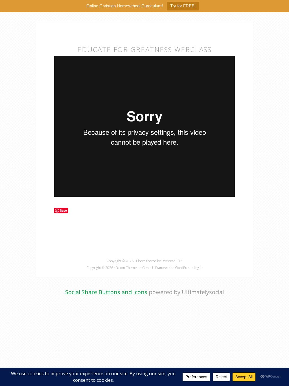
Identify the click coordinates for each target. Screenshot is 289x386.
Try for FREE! (183, 5)
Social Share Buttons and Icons (106, 292)
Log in (198, 267)
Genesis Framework (157, 267)
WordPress (183, 267)
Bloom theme (146, 261)
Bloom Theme (126, 267)
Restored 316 (172, 261)
